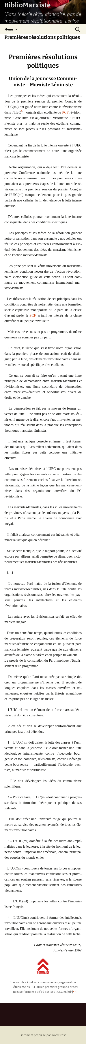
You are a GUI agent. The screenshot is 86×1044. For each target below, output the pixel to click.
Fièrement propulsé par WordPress (43, 1035)
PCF (65, 112)
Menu (8, 29)
